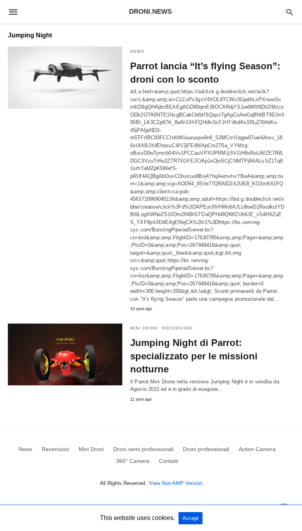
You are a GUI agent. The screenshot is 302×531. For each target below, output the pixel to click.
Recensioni (177, 328)
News (137, 51)
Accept (190, 518)
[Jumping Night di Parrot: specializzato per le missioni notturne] (65, 354)
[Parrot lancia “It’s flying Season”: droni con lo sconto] (65, 77)
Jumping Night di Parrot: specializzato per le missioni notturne (194, 355)
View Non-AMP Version (175, 483)
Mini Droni (144, 328)
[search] (289, 12)
